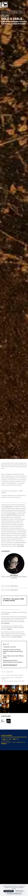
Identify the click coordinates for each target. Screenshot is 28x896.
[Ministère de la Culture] (3, 721)
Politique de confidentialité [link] (14, 893)
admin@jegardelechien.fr (10, 665)
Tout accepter (8, 891)
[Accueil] (5, 4)
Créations (5, 12)
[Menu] (1, 5)
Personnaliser (19, 891)
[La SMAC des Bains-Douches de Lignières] (8, 721)
